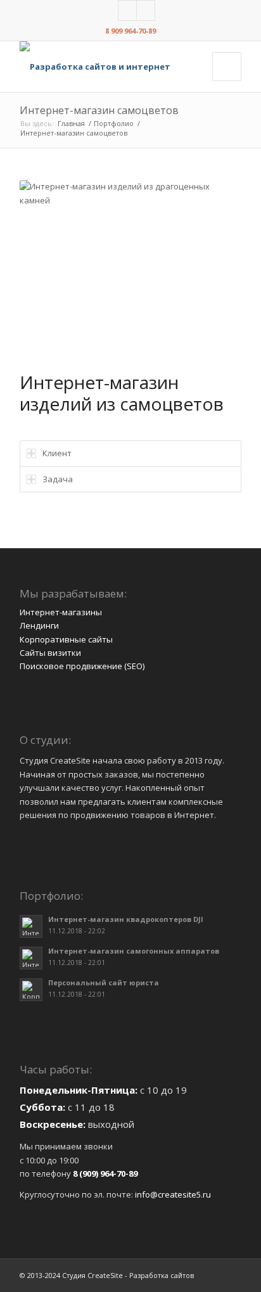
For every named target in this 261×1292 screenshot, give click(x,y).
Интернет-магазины (61, 612)
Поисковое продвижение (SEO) (82, 666)
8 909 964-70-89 (130, 30)
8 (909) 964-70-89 (105, 1173)
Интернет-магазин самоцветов (99, 110)
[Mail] (146, 10)
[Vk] (127, 10)
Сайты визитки (50, 652)
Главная (71, 123)
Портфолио (114, 123)
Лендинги (39, 625)
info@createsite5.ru (173, 1194)
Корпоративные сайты (66, 639)
